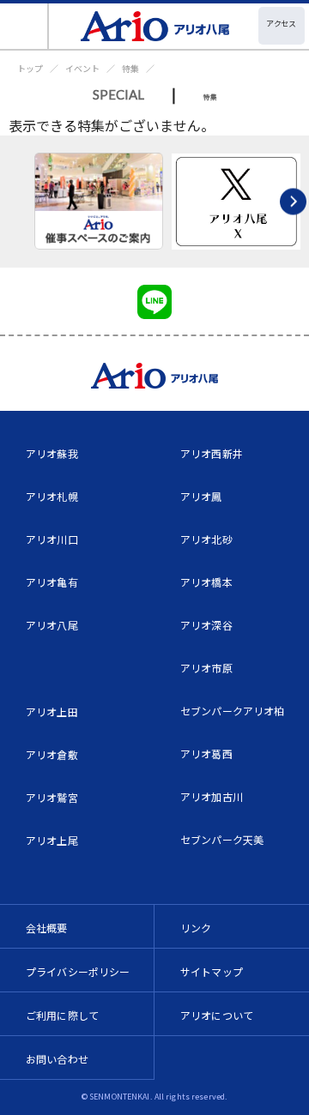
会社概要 (47, 927)
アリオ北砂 (206, 539)
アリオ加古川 (211, 796)
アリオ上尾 (52, 840)
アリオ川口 (52, 539)
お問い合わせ (57, 1059)
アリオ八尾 (52, 625)
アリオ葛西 (206, 753)
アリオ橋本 (206, 582)
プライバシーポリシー (78, 971)
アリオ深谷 (206, 625)
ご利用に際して (62, 1015)
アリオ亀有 (52, 582)
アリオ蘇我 (52, 453)
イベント (82, 68)
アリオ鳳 (201, 496)
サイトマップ (211, 971)
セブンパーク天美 (222, 839)
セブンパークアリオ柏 (232, 710)
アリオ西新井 (211, 453)
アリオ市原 (206, 667)
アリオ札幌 (52, 496)
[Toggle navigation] (24, 26)
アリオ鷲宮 (52, 797)
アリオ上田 (52, 711)
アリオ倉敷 (52, 754)
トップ (30, 68)
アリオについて (216, 1015)
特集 (130, 68)
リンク (195, 927)
